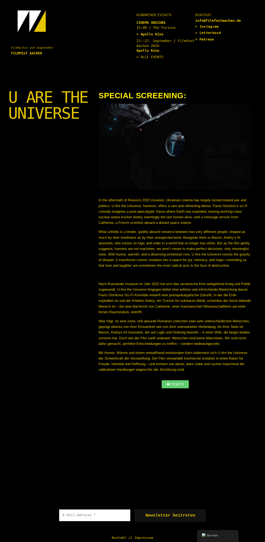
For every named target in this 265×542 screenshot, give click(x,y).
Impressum (144, 538)
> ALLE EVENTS (149, 57)
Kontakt (119, 538)
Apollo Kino (152, 34)
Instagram (209, 27)
